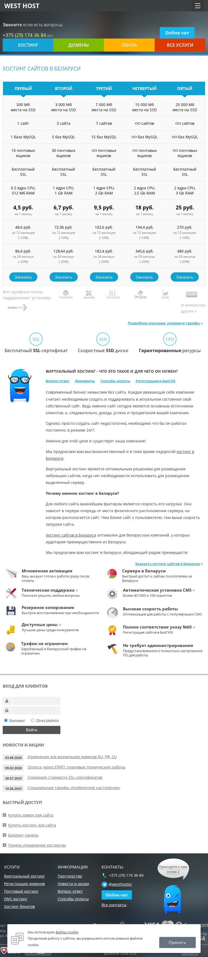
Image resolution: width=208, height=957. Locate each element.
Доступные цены (41, 624)
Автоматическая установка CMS (159, 590)
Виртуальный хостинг (24, 876)
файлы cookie (67, 932)
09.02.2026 (13, 768)
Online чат (177, 33)
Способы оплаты (115, 380)
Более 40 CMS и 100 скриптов (147, 595)
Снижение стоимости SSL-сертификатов (65, 777)
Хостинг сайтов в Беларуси (71, 535)
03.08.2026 (13, 757)
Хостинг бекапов (19, 906)
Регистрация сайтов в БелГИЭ (148, 632)
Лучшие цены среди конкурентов (50, 629)
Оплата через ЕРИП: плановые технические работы (76, 767)
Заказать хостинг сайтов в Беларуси (167, 563)
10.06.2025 (13, 788)
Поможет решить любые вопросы (51, 595)
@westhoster (120, 884)
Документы (85, 380)
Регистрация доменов (24, 883)
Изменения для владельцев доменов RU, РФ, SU (72, 756)
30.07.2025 (13, 778)
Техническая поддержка (50, 590)
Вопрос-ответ (58, 380)
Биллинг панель (23, 835)
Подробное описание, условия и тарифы (164, 323)
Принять (177, 942)
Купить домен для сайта (30, 815)
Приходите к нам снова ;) (173, 869)
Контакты (190, 953)
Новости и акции (73, 883)
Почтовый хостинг (21, 891)
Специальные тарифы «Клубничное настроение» (74, 787)
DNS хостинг (15, 898)
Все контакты (114, 904)
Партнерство (70, 876)
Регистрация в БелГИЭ (155, 380)
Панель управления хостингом (37, 845)
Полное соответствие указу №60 (159, 627)
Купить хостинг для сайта (32, 825)
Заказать (23, 277)
